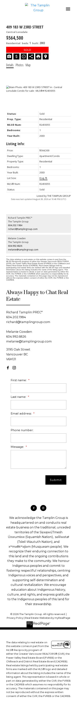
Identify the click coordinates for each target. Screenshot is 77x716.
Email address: (21, 413)
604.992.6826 (15, 245)
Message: (18, 447)
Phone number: (22, 430)
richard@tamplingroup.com (23, 229)
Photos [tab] (20, 65)
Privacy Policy (15, 617)
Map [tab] (28, 65)
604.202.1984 (15, 225)
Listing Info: (15, 143)
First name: (19, 380)
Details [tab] (10, 65)
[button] (8, 367)
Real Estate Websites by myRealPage (47, 617)
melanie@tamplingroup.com (23, 249)
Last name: (19, 397)
